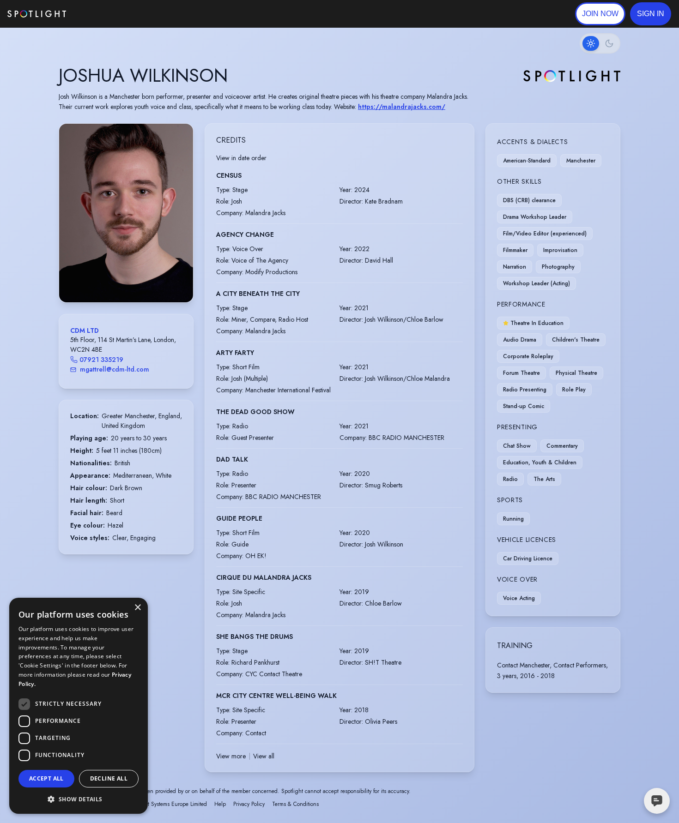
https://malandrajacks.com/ (401, 106)
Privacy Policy (249, 804)
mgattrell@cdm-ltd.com (114, 369)
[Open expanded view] (179, 138)
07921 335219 (101, 359)
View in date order (241, 157)
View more (231, 756)
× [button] (137, 607)
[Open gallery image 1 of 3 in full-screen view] (126, 213)
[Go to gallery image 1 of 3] (121, 278)
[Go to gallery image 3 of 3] (133, 278)
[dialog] (78, 706)
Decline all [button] (108, 778)
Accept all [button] (46, 778)
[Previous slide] (74, 222)
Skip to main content (102, 14)
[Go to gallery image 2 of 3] (128, 278)
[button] (650, 13)
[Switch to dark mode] (600, 43)
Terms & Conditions (295, 804)
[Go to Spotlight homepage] (37, 13)
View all (263, 756)
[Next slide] (178, 222)
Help (220, 804)
